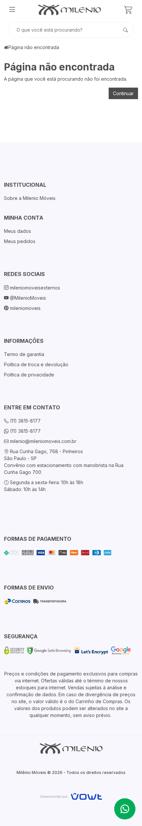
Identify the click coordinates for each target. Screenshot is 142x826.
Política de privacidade (29, 374)
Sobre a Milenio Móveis (29, 198)
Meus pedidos (19, 241)
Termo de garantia (24, 354)
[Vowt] (71, 795)
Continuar (123, 93)
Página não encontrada (33, 47)
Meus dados (17, 231)
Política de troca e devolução (36, 364)
